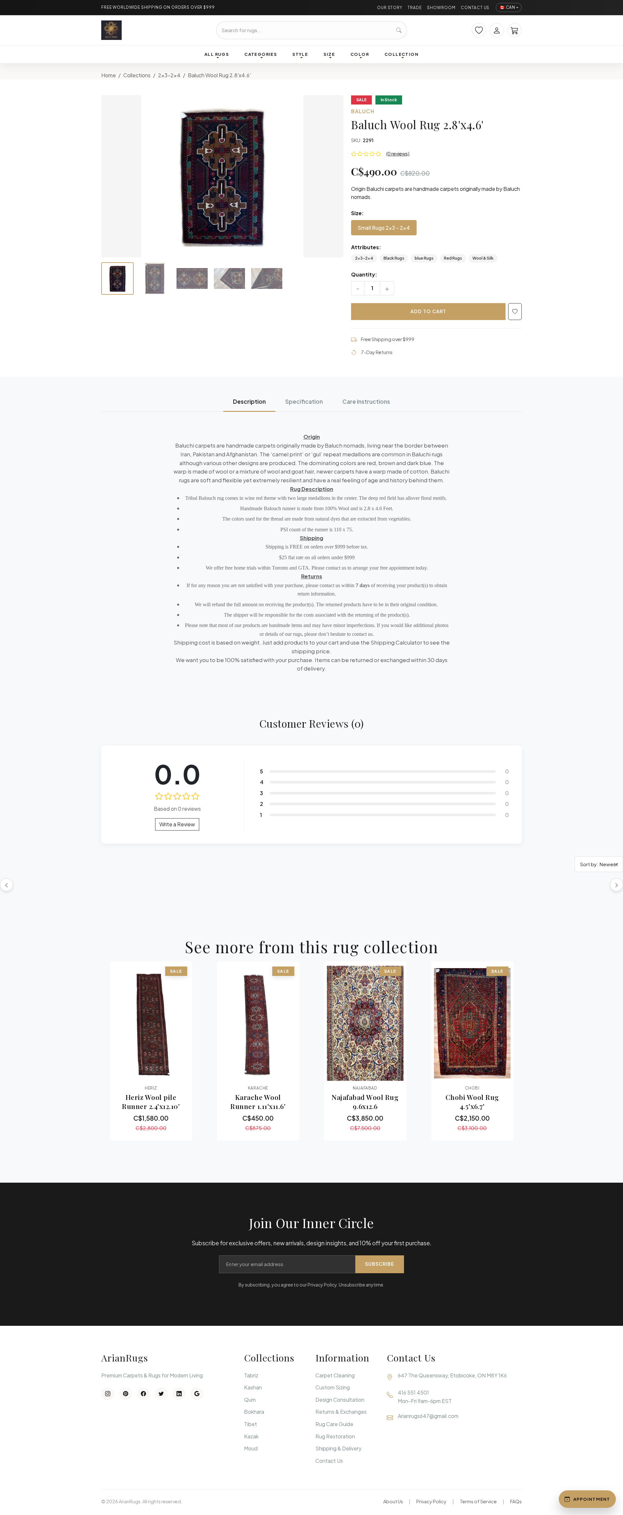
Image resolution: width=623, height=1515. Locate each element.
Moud (251, 1448)
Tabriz (251, 1375)
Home (108, 75)
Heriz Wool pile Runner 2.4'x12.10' (151, 1101)
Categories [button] (260, 54)
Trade (415, 7)
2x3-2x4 (169, 75)
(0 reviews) (397, 153)
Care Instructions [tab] (366, 401)
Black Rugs (394, 258)
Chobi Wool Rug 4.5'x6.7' (472, 1101)
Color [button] (359, 54)
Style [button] (300, 54)
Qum (250, 1399)
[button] (222, 176)
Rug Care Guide (334, 1424)
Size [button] (329, 54)
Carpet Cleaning (335, 1375)
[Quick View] (133, 1074)
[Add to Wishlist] (515, 311)
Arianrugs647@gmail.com (428, 1415)
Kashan (253, 1387)
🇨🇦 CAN (507, 7)
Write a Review (177, 824)
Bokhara (254, 1411)
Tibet (250, 1424)
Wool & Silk (483, 258)
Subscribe (379, 1264)
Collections (137, 75)
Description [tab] (249, 401)
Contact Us (475, 7)
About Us (393, 1501)
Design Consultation (339, 1399)
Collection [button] (402, 54)
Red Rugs (453, 258)
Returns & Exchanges (341, 1411)
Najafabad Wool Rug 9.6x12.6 (365, 1101)
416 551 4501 (413, 1392)
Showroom (441, 7)
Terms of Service (478, 1501)
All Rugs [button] (216, 54)
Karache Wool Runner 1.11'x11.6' (258, 1101)
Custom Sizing (332, 1387)
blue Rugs (424, 258)
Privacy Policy (431, 1501)
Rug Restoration (335, 1436)
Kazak (251, 1436)
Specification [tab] (304, 401)
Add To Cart (428, 311)
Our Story (390, 7)
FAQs (516, 1501)
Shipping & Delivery (338, 1448)
